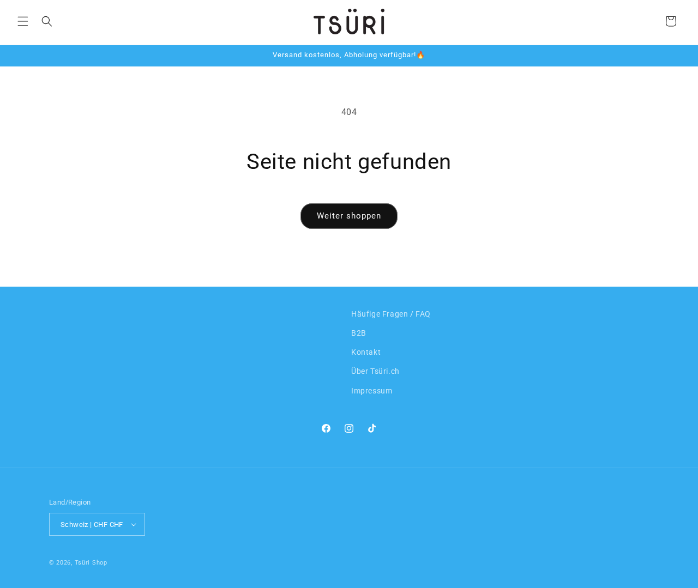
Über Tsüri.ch (375, 371)
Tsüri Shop (91, 562)
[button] (23, 21)
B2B (358, 333)
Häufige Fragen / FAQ (391, 314)
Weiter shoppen (349, 216)
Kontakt (366, 352)
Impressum (371, 390)
